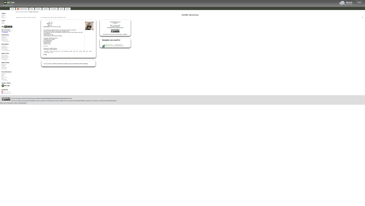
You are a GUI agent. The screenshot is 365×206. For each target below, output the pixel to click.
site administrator (22, 103)
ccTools (50, 100)
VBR (84, 51)
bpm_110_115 (56, 51)
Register (3, 23)
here (107, 34)
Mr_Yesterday (4, 77)
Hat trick (3, 38)
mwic (3, 76)
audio (71, 51)
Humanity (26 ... (5, 57)
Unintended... (4, 67)
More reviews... (6, 80)
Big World (4, 65)
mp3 (74, 51)
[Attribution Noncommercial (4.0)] (115, 32)
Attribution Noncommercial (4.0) (115, 27)
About (3, 16)
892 (81, 63)
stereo (80, 51)
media (51, 51)
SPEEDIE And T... (5, 37)
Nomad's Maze (5, 40)
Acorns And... (4, 68)
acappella (46, 51)
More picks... (5, 59)
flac (87, 51)
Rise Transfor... (5, 58)
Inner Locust (4, 46)
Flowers (3, 66)
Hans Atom (4, 73)
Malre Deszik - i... (110, 44)
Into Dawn (4, 36)
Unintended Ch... (5, 39)
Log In (359, 2)
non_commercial (65, 51)
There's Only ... (5, 48)
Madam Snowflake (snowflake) (60, 63)
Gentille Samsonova (7, 91)
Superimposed (5, 55)
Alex (2, 78)
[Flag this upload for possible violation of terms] (362, 17)
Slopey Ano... (4, 64)
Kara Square (4, 79)
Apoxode (71, 63)
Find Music (4, 14)
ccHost (19, 100)
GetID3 (61, 100)
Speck (51, 22)
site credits (10, 103)
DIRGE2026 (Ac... (5, 56)
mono (90, 51)
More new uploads (6, 50)
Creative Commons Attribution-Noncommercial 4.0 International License (54, 98)
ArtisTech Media (80, 100)
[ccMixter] (9, 3)
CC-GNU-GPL (32, 100)
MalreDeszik (77, 63)
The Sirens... (4, 69)
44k (77, 51)
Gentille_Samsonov (111, 45)
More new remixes (6, 41)
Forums (3, 15)
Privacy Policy (113, 100)
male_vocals (47, 52)
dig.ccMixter (5, 32)
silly (52, 52)
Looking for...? (4, 17)
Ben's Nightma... (5, 49)
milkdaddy (85, 63)
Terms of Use (104, 100)
